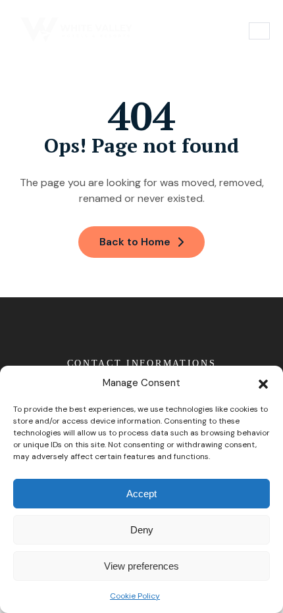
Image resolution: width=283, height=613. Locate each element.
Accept (141, 493)
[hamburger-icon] (259, 30)
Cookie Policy (135, 596)
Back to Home (134, 242)
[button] (263, 382)
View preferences (141, 566)
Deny (141, 529)
